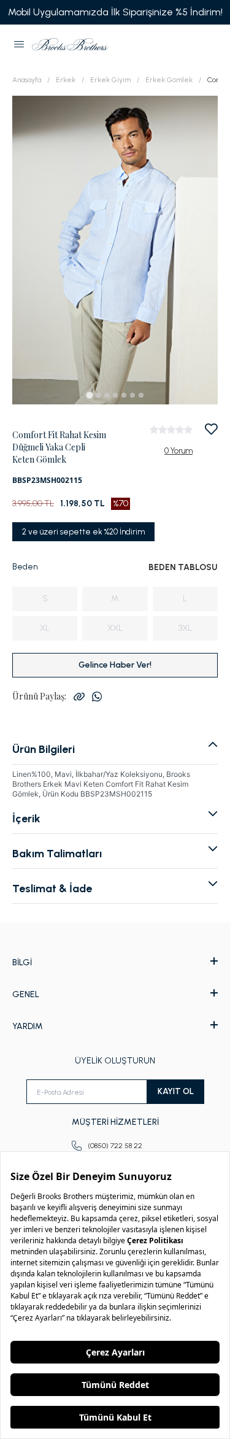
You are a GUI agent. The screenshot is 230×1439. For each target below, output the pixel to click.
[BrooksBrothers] (70, 44)
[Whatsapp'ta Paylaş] (97, 696)
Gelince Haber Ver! (115, 665)
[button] (19, 44)
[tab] (89, 395)
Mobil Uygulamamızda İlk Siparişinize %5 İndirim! (115, 12)
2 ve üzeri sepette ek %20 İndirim (83, 531)
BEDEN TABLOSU (183, 567)
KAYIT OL (176, 1091)
